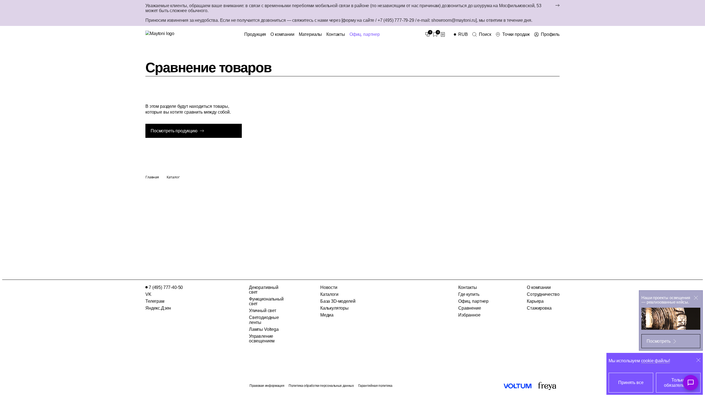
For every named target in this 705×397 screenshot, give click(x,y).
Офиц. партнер (364, 34)
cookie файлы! (655, 360)
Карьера (535, 301)
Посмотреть (658, 341)
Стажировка (539, 308)
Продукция (255, 34)
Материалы (310, 34)
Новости (328, 287)
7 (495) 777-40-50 (166, 287)
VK (148, 294)
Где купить (468, 294)
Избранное (469, 315)
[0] (427, 34)
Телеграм (154, 301)
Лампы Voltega (264, 329)
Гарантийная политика (375, 386)
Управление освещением (262, 338)
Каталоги (329, 294)
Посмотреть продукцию (174, 130)
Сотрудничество (543, 294)
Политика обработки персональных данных (321, 386)
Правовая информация (267, 386)
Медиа (326, 315)
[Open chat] (690, 382)
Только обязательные (678, 383)
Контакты (335, 34)
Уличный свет (262, 310)
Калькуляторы (334, 308)
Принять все (630, 382)
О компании (282, 34)
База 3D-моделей (338, 301)
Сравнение (469, 308)
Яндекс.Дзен (158, 308)
